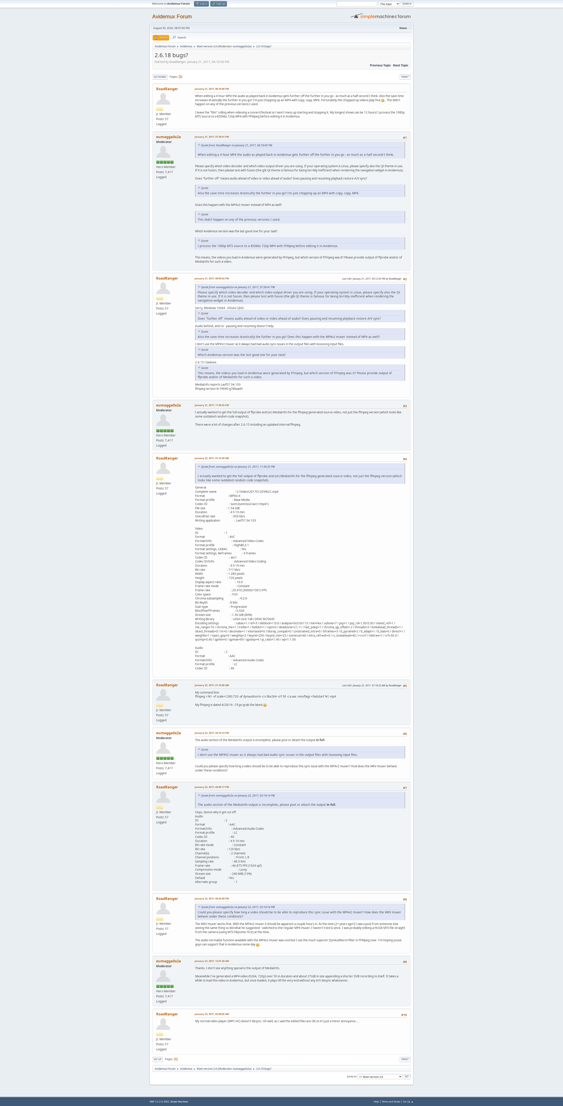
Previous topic (380, 65)
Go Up (157, 1059)
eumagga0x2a (242, 46)
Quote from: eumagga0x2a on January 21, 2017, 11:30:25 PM (238, 467)
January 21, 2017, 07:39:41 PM (212, 136)
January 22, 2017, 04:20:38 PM (212, 898)
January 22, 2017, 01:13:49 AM (212, 458)
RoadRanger (167, 88)
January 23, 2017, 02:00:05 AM (212, 1014)
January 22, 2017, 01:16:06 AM (212, 685)
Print (405, 77)
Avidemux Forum (172, 16)
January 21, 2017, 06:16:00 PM (212, 88)
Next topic (400, 65)
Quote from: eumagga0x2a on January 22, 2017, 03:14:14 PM (238, 795)
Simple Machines (179, 1101)
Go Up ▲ (408, 1101)
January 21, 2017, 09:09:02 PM (212, 278)
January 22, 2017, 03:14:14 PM (212, 732)
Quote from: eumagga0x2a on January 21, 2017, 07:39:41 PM (238, 287)
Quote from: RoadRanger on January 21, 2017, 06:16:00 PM (236, 145)
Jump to (351, 1076)
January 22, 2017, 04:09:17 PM (212, 787)
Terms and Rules (391, 1101)
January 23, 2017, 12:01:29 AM (212, 961)
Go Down (160, 77)
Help (376, 1101)
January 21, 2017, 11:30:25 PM (212, 405)
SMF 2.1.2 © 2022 (159, 1101)
